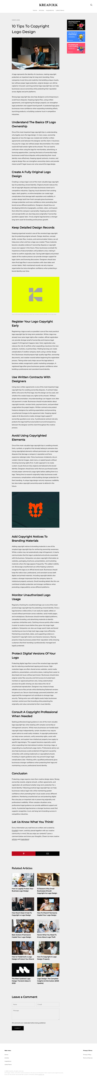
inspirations (25, 839)
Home (35, 10)
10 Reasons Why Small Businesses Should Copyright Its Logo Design (47, 891)
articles (14, 839)
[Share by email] (47, 854)
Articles (41, 10)
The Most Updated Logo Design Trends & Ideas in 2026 (21, 981)
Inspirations (50, 10)
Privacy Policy (87, 1054)
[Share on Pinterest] (24, 854)
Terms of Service (87, 1058)
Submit (18, 1028)
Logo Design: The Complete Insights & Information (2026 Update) (48, 981)
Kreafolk (15, 830)
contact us (41, 1074)
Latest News (60, 10)
